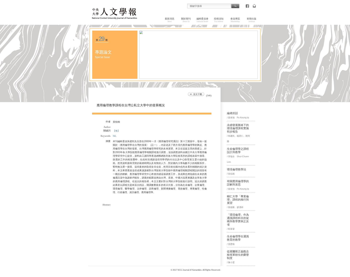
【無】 (116, 130)
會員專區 (235, 19)
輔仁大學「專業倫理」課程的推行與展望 (238, 199)
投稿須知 (218, 19)
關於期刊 (186, 19)
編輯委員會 (202, 19)
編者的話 (232, 113)
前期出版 (251, 19)
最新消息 (169, 19)
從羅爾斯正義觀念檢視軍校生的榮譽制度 (238, 255)
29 (101, 38)
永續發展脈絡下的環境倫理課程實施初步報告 (238, 128)
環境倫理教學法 (236, 169)
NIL (114, 136)
